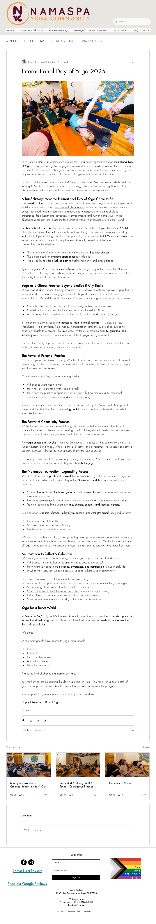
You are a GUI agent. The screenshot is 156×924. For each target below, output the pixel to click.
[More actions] (132, 62)
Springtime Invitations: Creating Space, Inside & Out (28, 784)
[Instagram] (31, 862)
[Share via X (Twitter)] (30, 720)
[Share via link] (45, 720)
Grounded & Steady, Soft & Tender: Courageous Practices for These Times (77, 784)
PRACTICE (28, 41)
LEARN (42, 41)
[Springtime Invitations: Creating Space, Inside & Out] (29, 765)
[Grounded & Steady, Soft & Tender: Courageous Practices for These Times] (78, 765)
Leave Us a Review (27, 870)
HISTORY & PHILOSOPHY (90, 41)
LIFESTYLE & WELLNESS (62, 41)
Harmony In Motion (120, 783)
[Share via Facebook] (23, 720)
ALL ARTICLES (12, 41)
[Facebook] (24, 862)
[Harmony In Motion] (127, 765)
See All (146, 746)
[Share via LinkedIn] (38, 720)
